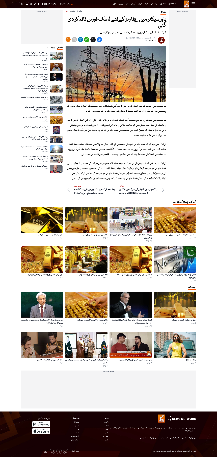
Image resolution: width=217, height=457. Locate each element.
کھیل (106, 433)
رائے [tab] (47, 47)
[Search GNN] (22, 4)
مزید (114, 3)
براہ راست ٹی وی (75, 436)
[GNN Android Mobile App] (41, 424)
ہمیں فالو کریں (74, 451)
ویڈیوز (77, 433)
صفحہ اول (79, 11)
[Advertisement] (182, 50)
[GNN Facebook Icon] (39, 4)
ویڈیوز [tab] (53, 47)
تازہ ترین (77, 426)
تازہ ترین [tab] (60, 47)
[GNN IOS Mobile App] (41, 431)
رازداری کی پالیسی (175, 438)
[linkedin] (80, 40)
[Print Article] (68, 39)
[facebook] (99, 40)
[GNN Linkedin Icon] (27, 4)
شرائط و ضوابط (163, 438)
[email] (74, 40)
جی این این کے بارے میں (189, 438)
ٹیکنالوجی (105, 436)
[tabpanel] (42, 112)
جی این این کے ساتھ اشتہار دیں (148, 438)
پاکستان (106, 422)
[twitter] (93, 40)
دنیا (107, 426)
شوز (78, 429)
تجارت (72, 11)
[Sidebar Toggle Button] (193, 3)
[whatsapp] (86, 40)
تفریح (106, 429)
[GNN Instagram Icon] (31, 4)
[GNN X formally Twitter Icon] (35, 4)
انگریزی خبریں (75, 440)
